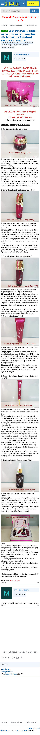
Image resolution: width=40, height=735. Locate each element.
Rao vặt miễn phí (22, 730)
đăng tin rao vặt (7, 672)
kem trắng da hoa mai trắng (10, 42)
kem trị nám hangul (27, 42)
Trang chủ (36, 728)
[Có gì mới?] (24, 3)
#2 (38, 605)
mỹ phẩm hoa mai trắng (21, 45)
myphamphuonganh (8, 40)
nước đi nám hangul (8, 47)
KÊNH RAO (3, 730)
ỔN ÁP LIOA (6, 669)
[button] (2, 3)
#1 (38, 583)
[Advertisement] (20, 629)
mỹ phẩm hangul (7, 45)
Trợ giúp (29, 728)
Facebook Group (11, 674)
